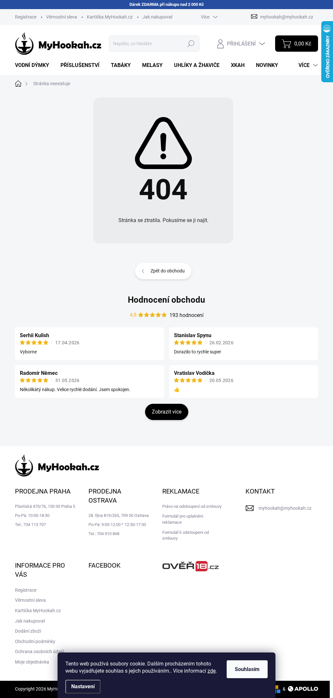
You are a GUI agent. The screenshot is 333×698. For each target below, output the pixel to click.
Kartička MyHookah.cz (110, 17)
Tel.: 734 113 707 (30, 524)
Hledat (191, 43)
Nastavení (83, 686)
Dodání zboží (28, 631)
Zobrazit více (166, 412)
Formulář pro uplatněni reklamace (182, 519)
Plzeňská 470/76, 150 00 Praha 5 (45, 506)
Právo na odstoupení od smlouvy (191, 506)
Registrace (25, 17)
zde (211, 671)
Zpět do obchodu (168, 270)
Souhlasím (247, 669)
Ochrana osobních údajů (39, 651)
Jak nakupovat (157, 17)
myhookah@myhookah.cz (285, 508)
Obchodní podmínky (35, 641)
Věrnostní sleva (61, 17)
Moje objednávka (32, 662)
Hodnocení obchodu (166, 300)
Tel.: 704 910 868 (103, 533)
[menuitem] (34, 65)
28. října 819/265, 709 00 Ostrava (118, 515)
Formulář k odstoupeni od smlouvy (185, 535)
